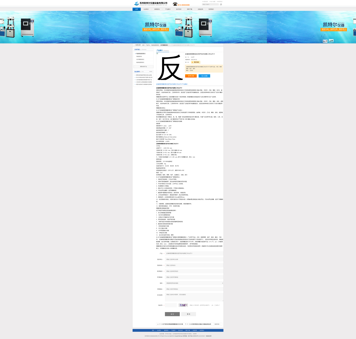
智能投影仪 (139, 56)
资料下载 (189, 9)
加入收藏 (213, 1)
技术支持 (178, 9)
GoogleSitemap (178, 336)
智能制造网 (208, 336)
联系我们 (220, 1)
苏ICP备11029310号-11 (194, 336)
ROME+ (150, 71)
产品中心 (148, 45)
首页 (136, 9)
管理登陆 (185, 336)
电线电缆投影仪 (155, 45)
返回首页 (206, 1)
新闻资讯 (157, 9)
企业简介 (146, 9)
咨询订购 (191, 76)
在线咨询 (200, 9)
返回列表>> (217, 324)
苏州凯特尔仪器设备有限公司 (161, 3)
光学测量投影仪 (140, 59)
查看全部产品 (143, 66)
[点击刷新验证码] (183, 305)
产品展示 (167, 9)
